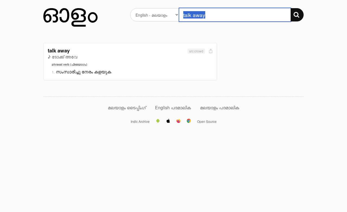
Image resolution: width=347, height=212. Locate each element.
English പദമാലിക (173, 107)
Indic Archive (140, 121)
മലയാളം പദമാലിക (219, 107)
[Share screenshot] (210, 51)
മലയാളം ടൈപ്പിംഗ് (127, 107)
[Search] (297, 14)
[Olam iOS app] (168, 121)
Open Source (207, 121)
